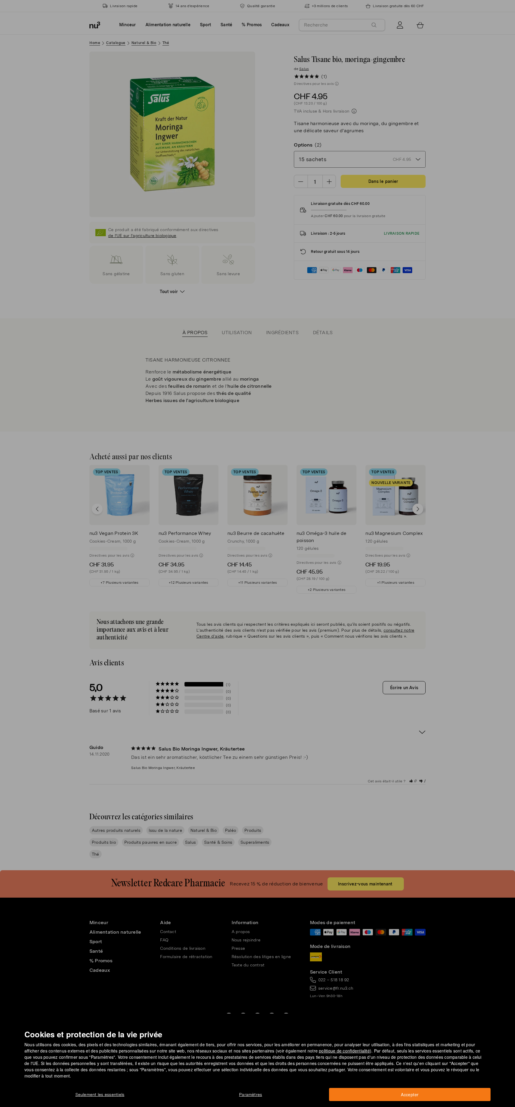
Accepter (409, 1094)
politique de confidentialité (344, 1051)
